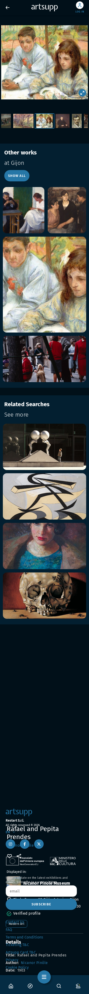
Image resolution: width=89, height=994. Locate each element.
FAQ (9, 929)
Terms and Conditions (24, 937)
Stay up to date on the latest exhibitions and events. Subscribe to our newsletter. (37, 880)
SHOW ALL (17, 176)
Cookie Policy (17, 967)
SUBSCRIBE (41, 904)
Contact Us (15, 922)
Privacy (12, 960)
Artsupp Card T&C (21, 952)
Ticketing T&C (17, 945)
